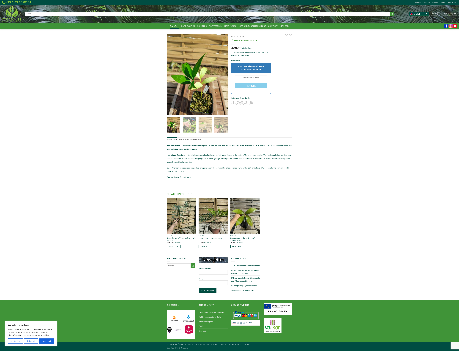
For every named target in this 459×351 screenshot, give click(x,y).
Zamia (247, 98)
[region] (31, 333)
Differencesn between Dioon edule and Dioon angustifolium (245, 279)
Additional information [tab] (190, 140)
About (443, 2)
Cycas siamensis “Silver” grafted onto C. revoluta (181, 239)
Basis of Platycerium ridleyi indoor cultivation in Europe (245, 271)
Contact (435, 2)
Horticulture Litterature (252, 26)
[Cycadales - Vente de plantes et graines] (12, 13)
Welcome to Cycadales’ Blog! (243, 290)
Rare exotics (188, 26)
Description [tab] (172, 140)
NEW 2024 (284, 26)
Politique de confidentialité (210, 317)
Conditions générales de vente (211, 312)
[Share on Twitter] (238, 103)
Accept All (47, 341)
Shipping (427, 2)
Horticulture (452, 2)
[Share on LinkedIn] (251, 103)
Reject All (31, 341)
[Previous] (171, 75)
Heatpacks (230, 26)
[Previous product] (290, 35)
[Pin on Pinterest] (246, 103)
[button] (434, 14)
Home (233, 36)
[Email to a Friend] (242, 103)
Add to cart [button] (174, 246)
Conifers (202, 26)
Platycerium (215, 26)
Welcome (418, 2)
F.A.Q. (201, 326)
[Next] (223, 75)
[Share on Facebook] (233, 103)
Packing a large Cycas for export (244, 285)
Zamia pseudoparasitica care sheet (245, 265)
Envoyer (251, 86)
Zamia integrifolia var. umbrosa (210, 238)
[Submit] (392, 14)
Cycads (174, 26)
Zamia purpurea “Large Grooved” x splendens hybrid (243, 239)
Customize (15, 341)
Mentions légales (206, 321)
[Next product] (286, 35)
